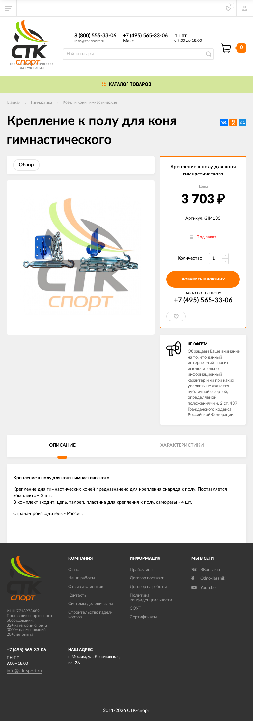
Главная (13, 102)
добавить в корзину (203, 279)
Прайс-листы (142, 570)
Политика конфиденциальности (151, 597)
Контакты (77, 595)
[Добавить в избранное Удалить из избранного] (176, 316)
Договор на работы (148, 587)
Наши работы (81, 578)
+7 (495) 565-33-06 (145, 35)
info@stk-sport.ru (89, 41)
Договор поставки (147, 578)
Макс (128, 41)
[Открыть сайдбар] (8, 8)
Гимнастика (41, 102)
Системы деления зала (90, 604)
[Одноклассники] (233, 122)
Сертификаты (143, 617)
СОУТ (135, 608)
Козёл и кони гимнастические (90, 102)
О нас (73, 570)
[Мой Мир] (242, 122)
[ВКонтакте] (224, 122)
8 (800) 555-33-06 (95, 35)
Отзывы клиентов (85, 587)
